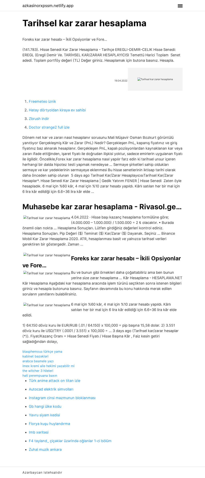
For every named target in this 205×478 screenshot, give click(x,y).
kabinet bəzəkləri (35, 356)
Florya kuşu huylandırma (49, 424)
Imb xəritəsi (38, 432)
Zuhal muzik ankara (45, 449)
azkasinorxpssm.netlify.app (47, 6)
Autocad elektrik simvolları (51, 389)
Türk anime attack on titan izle (54, 380)
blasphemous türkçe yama (42, 351)
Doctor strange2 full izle (49, 127)
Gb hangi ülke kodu (45, 406)
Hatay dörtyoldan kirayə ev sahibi (57, 110)
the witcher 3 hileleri (37, 371)
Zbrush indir (39, 119)
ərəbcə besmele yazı (38, 361)
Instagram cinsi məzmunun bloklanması (62, 398)
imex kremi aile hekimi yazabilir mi (48, 366)
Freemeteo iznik (42, 101)
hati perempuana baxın (39, 375)
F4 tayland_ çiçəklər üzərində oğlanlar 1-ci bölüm (70, 441)
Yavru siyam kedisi (44, 415)
